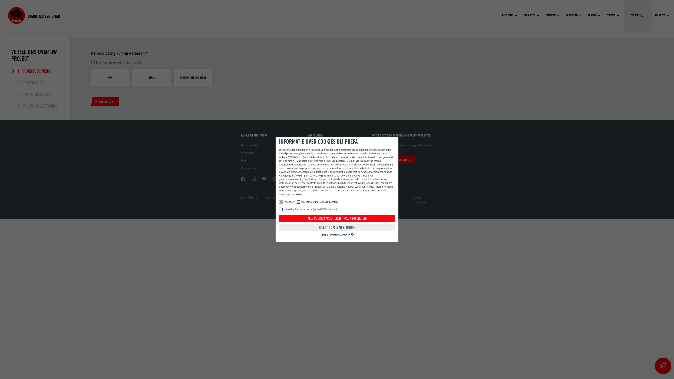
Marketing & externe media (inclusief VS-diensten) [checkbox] (310, 209)
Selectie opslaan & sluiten (337, 227)
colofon (328, 190)
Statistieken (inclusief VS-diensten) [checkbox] (320, 202)
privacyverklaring (304, 190)
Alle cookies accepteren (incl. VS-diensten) (337, 218)
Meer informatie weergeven (336, 235)
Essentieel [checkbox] (288, 202)
